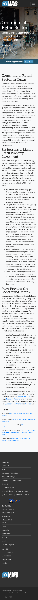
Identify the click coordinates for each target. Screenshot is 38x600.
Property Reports (13, 399)
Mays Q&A (6, 516)
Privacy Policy (17, 590)
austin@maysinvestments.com (16, 491)
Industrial (5, 530)
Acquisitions (6, 556)
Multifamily (6, 534)
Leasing (5, 563)
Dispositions (7, 559)
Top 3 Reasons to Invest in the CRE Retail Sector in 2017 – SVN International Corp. (19, 432)
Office (4, 523)
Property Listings (8, 476)
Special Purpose (8, 544)
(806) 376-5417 (10, 487)
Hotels (4, 537)
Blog (3, 469)
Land (3, 541)
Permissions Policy (23, 593)
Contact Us (15, 45)
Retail (4, 526)
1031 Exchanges (8, 552)
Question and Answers (14, 404)
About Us (5, 466)
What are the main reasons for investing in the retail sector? (16, 439)
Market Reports (24, 396)
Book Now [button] (29, 62)
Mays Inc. (9, 590)
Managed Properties (10, 473)
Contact (28, 404)
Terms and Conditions (9, 593)
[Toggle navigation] (33, 4)
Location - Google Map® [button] (11, 480)
